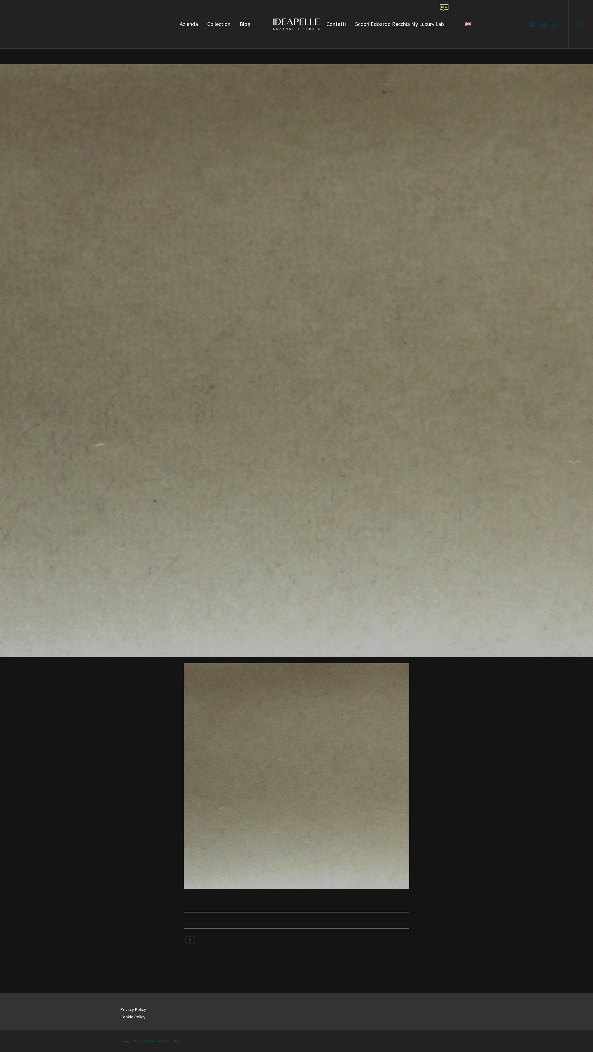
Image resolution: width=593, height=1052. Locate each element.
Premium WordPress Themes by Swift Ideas (150, 1041)
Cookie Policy (132, 1017)
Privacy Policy (133, 1009)
